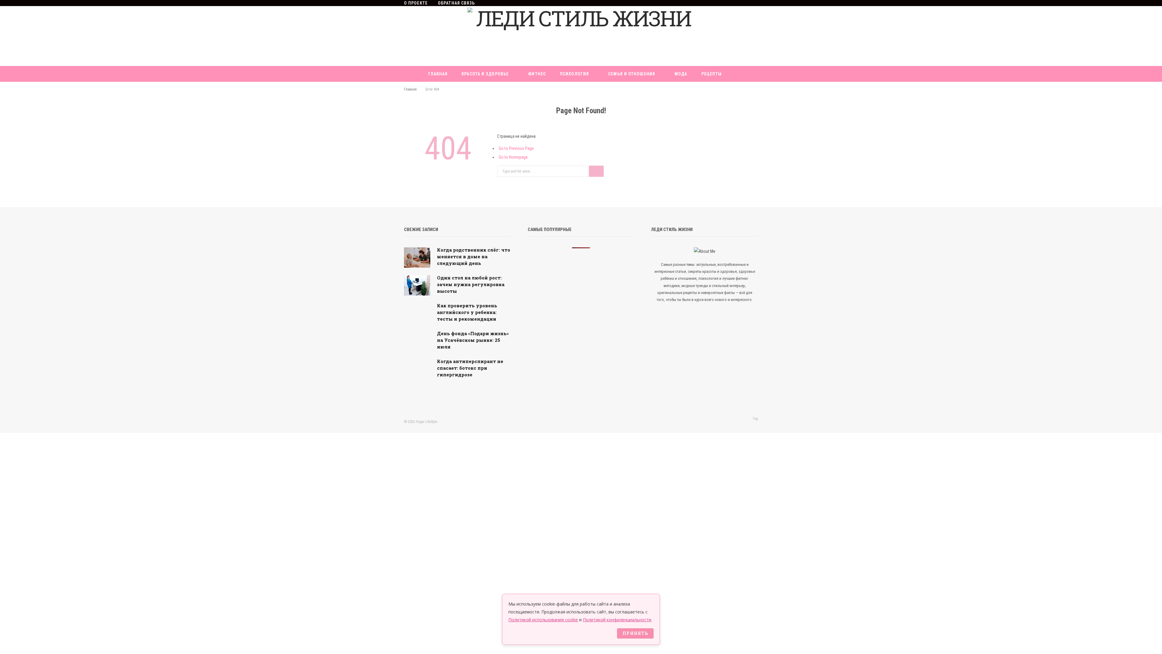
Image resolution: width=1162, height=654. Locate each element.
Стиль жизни (571, 89)
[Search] (606, 89)
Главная (438, 73)
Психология (574, 73)
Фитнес (537, 73)
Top (755, 419)
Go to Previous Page (516, 148)
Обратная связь (456, 3)
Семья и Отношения (631, 73)
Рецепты (711, 73)
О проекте (416, 3)
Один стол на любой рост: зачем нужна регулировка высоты (470, 284)
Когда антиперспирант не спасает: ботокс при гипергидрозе (470, 368)
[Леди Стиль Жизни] (581, 36)
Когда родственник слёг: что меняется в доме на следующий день (473, 256)
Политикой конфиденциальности (617, 620)
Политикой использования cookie (543, 620)
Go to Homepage (513, 157)
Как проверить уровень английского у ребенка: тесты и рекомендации (467, 312)
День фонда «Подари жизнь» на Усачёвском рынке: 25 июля (473, 340)
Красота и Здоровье (485, 73)
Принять (635, 633)
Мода (681, 73)
